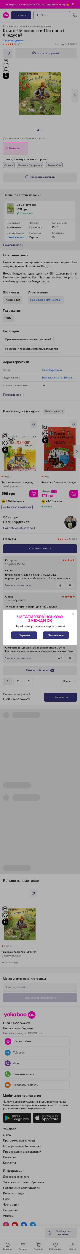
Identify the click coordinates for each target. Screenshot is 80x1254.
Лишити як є (56, 635)
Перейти (24, 635)
